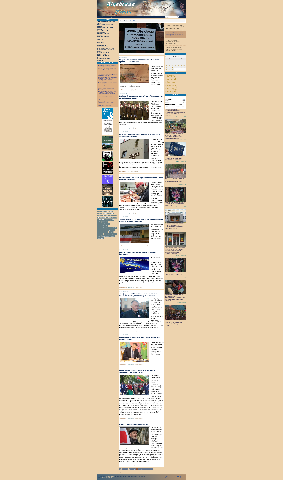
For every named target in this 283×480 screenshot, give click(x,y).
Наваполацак (101, 219)
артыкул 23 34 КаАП (102, 227)
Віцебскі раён (113, 215)
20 (181, 65)
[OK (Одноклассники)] (181, 477)
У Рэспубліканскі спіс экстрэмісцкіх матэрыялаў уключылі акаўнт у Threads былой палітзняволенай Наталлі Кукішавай (175, 112)
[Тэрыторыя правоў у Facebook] (107, 113)
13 (181, 63)
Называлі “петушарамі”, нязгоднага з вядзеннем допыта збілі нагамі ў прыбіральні (175, 204)
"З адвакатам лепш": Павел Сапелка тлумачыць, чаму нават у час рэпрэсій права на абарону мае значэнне (107, 74)
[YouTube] (178, 477)
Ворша (110, 211)
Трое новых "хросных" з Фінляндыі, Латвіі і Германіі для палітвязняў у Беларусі (107, 101)
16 (169, 65)
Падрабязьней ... (136, 90)
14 (184, 63)
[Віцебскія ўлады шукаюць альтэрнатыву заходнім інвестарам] (134, 265)
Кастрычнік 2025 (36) (172, 90)
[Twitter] (172, 477)
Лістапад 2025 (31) (171, 88)
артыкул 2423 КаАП (102, 230)
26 (178, 67)
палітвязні (100, 234)
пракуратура (107, 234)
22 (166, 67)
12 (178, 63)
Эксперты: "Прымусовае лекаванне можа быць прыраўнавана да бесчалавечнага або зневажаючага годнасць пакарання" (107, 70)
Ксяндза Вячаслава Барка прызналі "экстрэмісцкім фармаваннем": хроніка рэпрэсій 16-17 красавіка (106, 98)
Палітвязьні (130, 331)
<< (120, 469)
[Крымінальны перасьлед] (107, 201)
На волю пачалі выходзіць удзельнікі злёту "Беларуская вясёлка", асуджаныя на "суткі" (174, 275)
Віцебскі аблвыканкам (108, 213)
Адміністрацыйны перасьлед (135, 246)
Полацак (107, 219)
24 (172, 67)
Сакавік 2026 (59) (171, 82)
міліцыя (111, 232)
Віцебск (100, 213)
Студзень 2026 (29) (171, 85)
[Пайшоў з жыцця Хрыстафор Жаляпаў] (134, 436)
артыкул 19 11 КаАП (102, 225)
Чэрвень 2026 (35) (171, 78)
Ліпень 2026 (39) (171, 76)
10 (146, 469)
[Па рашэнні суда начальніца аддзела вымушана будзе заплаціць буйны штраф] (134, 148)
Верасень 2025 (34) (171, 91)
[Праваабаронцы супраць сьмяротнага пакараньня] (107, 167)
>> (151, 469)
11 (175, 63)
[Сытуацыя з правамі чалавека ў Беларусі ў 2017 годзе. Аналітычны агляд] (107, 179)
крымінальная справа (103, 232)
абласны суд (105, 221)
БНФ (103, 211)
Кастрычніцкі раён (102, 217)
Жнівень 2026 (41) (171, 75)
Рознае (129, 465)
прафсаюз (114, 234)
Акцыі (129, 90)
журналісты (111, 230)
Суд (128, 171)
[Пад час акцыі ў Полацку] (134, 385)
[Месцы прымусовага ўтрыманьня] (107, 189)
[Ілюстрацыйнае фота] (134, 191)
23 (169, 67)
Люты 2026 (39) (170, 84)
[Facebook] (169, 477)
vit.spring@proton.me (107, 477)
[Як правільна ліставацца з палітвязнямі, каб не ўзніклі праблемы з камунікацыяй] (134, 73)
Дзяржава (130, 128)
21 (184, 65)
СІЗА (99, 221)
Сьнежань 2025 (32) (172, 87)
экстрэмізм (100, 238)
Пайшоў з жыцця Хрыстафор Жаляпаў (133, 424)
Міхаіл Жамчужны (112, 217)
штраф (112, 236)
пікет (99, 236)
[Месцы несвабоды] (107, 143)
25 (175, 67)
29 (166, 69)
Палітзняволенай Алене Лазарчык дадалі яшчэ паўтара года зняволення (107, 105)
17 (172, 65)
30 (169, 69)
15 (166, 65)
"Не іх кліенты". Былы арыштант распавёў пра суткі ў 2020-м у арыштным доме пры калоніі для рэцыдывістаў (107, 84)
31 (172, 69)
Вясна (123, 11)
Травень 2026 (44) (171, 79)
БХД (107, 211)
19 (178, 65)
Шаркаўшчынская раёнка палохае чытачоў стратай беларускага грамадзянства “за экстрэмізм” (174, 158)
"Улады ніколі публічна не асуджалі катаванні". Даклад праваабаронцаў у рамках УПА (106, 88)
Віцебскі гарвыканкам (103, 215)
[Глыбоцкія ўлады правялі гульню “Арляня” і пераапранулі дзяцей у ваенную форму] (134, 110)
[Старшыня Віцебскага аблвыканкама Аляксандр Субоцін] (134, 351)
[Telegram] (166, 477)
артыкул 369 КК (112, 227)
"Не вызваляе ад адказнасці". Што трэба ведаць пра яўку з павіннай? (107, 66)
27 (181, 67)
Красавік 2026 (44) (171, 81)
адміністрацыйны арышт (103, 223)
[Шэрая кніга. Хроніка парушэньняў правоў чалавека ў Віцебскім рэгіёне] (107, 127)
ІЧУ (99, 211)
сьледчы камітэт (105, 236)
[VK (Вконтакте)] (175, 477)
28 (184, 67)
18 (175, 65)
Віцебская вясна (109, 476)
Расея (112, 219)
